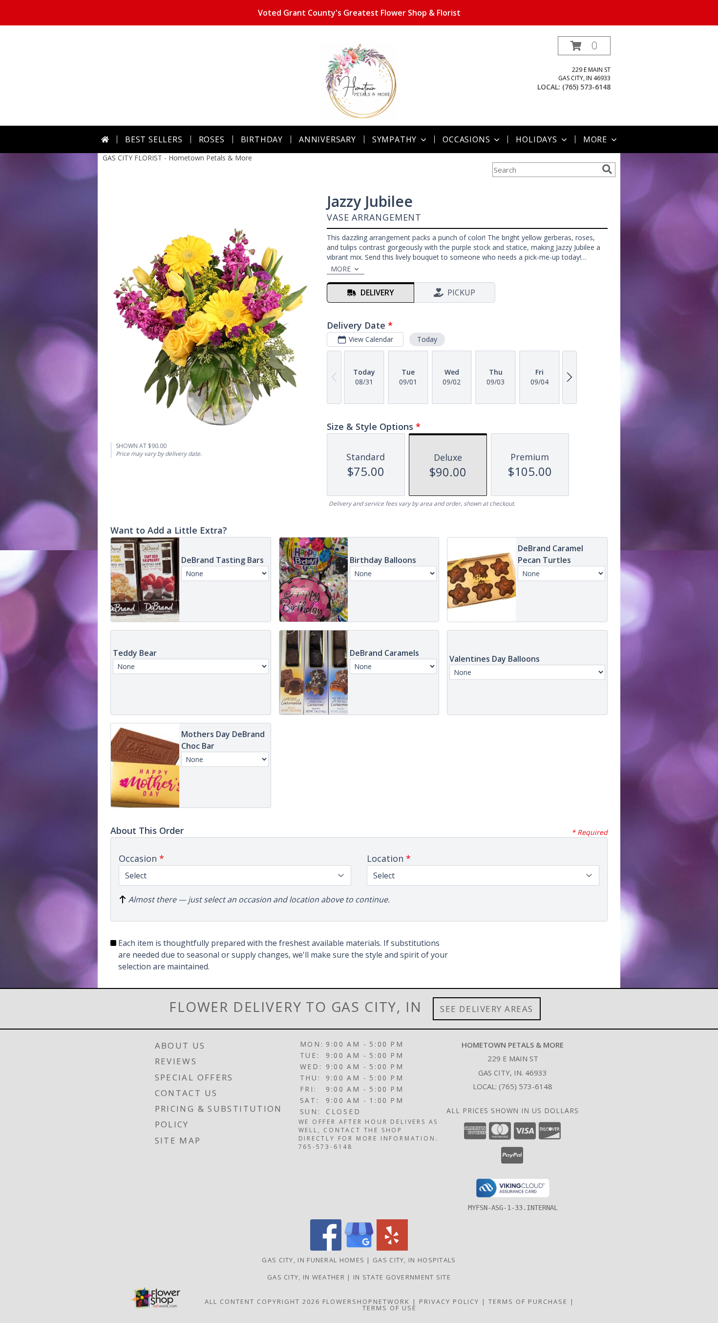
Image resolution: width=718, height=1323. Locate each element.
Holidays (536, 139)
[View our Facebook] (325, 1248)
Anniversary (327, 139)
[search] (607, 169)
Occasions (466, 139)
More (595, 139)
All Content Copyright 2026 (262, 1301)
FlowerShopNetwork (366, 1301)
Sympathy (394, 139)
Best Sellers (154, 139)
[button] (584, 45)
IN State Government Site (402, 1277)
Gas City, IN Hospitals (414, 1260)
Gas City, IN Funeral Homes (313, 1260)
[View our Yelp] (392, 1248)
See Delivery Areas (486, 1008)
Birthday (262, 139)
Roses (212, 139)
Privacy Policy (449, 1301)
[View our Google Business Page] (359, 1248)
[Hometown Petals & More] (359, 81)
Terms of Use (389, 1307)
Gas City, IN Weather (306, 1277)
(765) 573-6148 (586, 86)
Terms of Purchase (528, 1301)
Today (427, 339)
